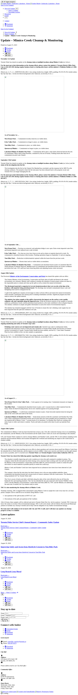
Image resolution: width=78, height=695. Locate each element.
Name (2, 613)
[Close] (2, 594)
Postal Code (4, 617)
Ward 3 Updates (10, 34)
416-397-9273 (12, 643)
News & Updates (10, 32)
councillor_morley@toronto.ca (17, 641)
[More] (16, 9)
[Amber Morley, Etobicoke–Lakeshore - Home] (30, 3)
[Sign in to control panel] (9, 691)
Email (6, 615)
